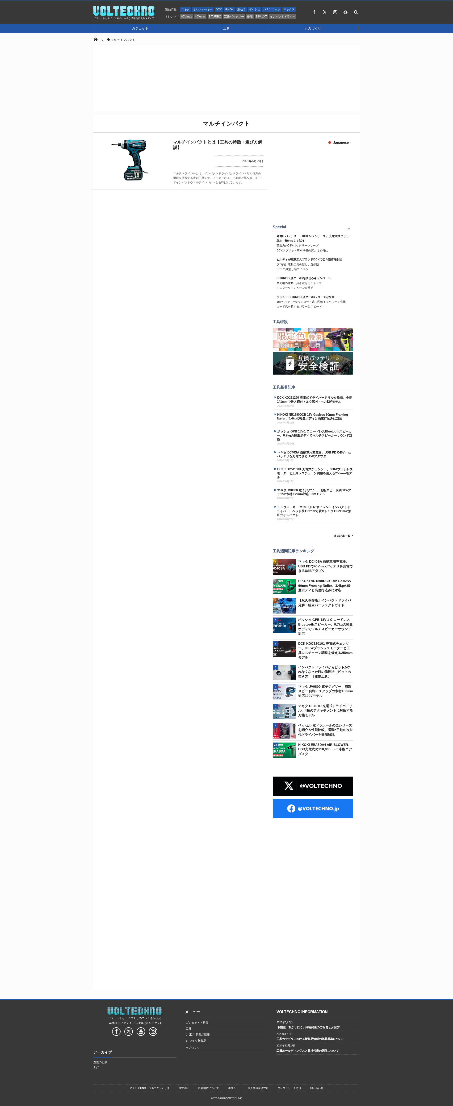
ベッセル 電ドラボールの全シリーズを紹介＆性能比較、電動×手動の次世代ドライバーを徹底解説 (325, 729)
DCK (219, 9)
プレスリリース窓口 (289, 1088)
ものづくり (313, 28)
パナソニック (271, 9)
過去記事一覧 (342, 536)
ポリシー (233, 1088)
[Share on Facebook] (314, 12)
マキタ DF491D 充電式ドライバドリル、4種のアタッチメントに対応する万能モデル (325, 710)
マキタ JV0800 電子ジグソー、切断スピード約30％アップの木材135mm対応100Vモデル (314, 492)
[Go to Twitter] (128, 1032)
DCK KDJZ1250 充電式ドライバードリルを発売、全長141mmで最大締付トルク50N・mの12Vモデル (314, 399)
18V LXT (261, 16)
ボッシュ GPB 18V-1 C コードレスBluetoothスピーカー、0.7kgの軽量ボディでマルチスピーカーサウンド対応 (314, 435)
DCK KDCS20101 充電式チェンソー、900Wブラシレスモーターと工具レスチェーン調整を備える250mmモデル (315, 473)
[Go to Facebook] (116, 1032)
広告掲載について (208, 1088)
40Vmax (200, 16)
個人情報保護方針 (258, 1088)
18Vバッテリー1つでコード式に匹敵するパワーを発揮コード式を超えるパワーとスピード (311, 301)
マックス (289, 9)
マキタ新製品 (197, 1040)
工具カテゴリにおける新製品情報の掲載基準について (310, 1039)
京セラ (241, 9)
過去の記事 (100, 1062)
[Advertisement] (226, 78)
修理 (250, 16)
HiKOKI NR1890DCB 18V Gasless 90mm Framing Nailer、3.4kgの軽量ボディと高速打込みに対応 (312, 416)
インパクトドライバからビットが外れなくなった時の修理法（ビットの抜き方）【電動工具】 (324, 671)
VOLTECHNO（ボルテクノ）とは (149, 1088)
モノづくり (193, 1047)
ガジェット (140, 28)
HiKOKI (229, 9)
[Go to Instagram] (153, 1032)
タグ (96, 1067)
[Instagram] (335, 12)
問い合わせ (316, 1088)
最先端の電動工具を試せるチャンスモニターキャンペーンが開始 (304, 282)
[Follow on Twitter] (325, 12)
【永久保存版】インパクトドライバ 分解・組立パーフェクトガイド (324, 602)
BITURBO (215, 16)
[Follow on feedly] (345, 12)
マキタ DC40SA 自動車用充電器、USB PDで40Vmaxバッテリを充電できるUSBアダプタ (314, 454)
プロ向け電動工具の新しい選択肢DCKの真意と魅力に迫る (309, 264)
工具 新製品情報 (199, 1034)
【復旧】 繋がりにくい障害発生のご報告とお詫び (308, 1027)
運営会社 (184, 1088)
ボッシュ (254, 9)
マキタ (185, 9)
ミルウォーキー (203, 9)
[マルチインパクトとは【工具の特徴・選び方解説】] (132, 160)
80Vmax (186, 16)
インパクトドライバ (282, 16)
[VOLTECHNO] (124, 15)
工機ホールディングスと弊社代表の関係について (308, 1050)
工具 (226, 28)
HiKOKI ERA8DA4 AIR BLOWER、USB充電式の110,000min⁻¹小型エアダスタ (325, 749)
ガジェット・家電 (197, 1022)
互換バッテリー (234, 16)
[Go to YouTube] (141, 1032)
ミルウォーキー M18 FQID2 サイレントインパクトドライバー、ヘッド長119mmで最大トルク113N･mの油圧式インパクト (314, 511)
